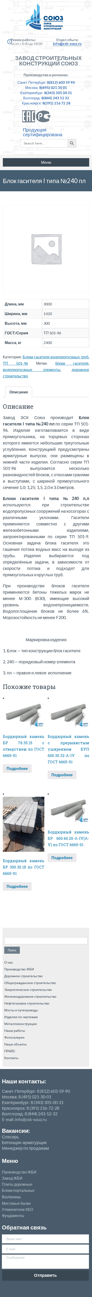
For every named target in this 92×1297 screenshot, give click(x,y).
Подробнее (17, 768)
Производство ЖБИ (19, 969)
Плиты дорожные (17, 1184)
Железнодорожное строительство (30, 996)
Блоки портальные (18, 1190)
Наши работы (14, 1031)
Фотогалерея (14, 1037)
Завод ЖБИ (12, 1178)
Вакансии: (16, 1130)
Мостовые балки (16, 1203)
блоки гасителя (71, 363)
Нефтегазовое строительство (26, 1003)
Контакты (11, 1058)
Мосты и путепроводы (21, 1010)
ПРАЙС (9, 1051)
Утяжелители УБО (17, 1209)
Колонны (11, 1197)
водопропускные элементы (31, 369)
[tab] (18, 392)
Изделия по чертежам (21, 1017)
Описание (18, 392)
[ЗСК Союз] (46, 19)
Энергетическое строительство (28, 990)
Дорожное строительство (23, 976)
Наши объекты (15, 1044)
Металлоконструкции (20, 1024)
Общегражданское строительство (30, 983)
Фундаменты (13, 1215)
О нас (8, 962)
